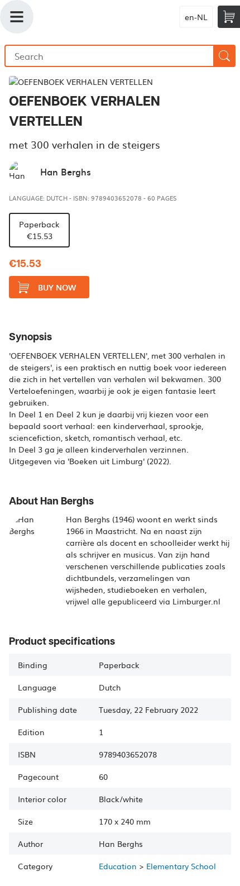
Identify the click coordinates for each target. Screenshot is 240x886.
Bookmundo (95, 17)
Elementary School (181, 865)
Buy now (57, 287)
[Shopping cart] (229, 17)
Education (118, 865)
